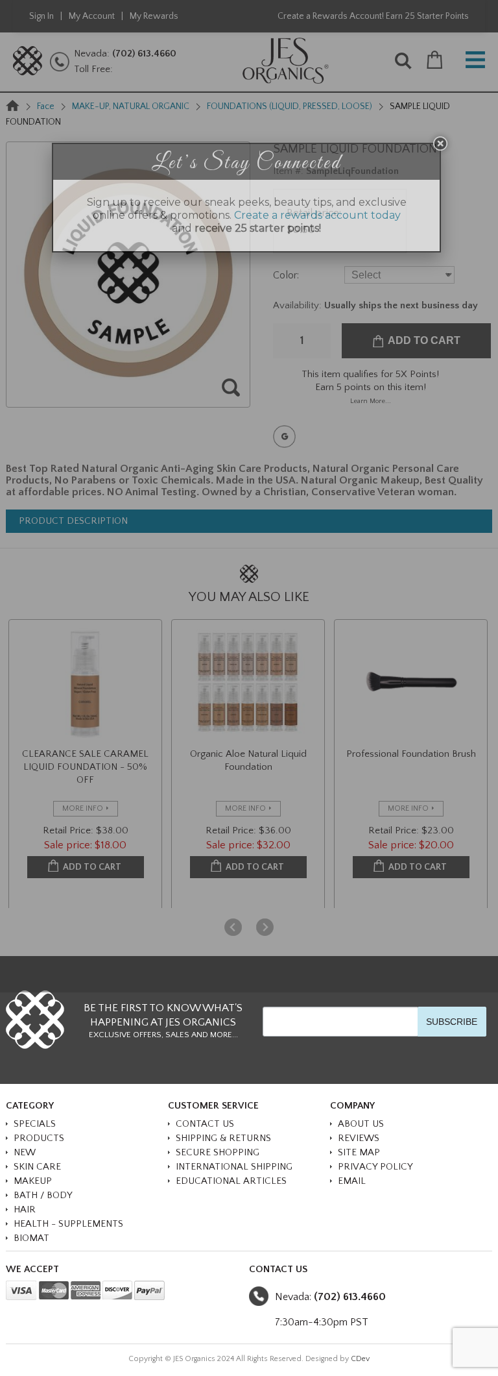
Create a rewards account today (317, 215)
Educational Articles (231, 1180)
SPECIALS (35, 1123)
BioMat (31, 1238)
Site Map (359, 1152)
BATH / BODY (43, 1195)
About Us (361, 1123)
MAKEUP (33, 1180)
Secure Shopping (217, 1152)
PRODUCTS (39, 1138)
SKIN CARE (37, 1166)
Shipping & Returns (223, 1138)
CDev (360, 1359)
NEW (25, 1152)
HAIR (25, 1209)
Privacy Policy (375, 1166)
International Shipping (234, 1166)
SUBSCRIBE (451, 1021)
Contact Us (205, 1123)
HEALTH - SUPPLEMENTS (68, 1223)
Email (352, 1180)
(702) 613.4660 (350, 1297)
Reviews (358, 1138)
